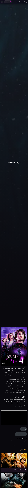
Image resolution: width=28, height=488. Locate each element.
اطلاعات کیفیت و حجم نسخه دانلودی (20, 445)
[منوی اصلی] (2, 2)
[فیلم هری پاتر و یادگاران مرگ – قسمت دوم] (14, 480)
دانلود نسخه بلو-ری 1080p (21, 434)
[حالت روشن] (7, 2)
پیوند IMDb (23, 429)
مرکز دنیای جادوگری (21, 2)
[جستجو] (10, 2)
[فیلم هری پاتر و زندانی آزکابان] (14, 460)
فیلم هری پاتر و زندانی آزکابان (19, 470)
